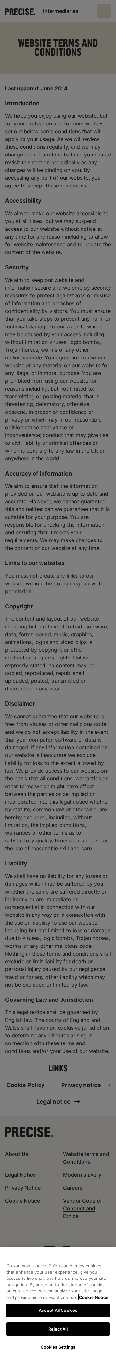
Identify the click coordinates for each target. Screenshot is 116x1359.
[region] (58, 1303)
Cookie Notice (94, 1297)
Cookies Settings (58, 1347)
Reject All (57, 1329)
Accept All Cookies (58, 1310)
